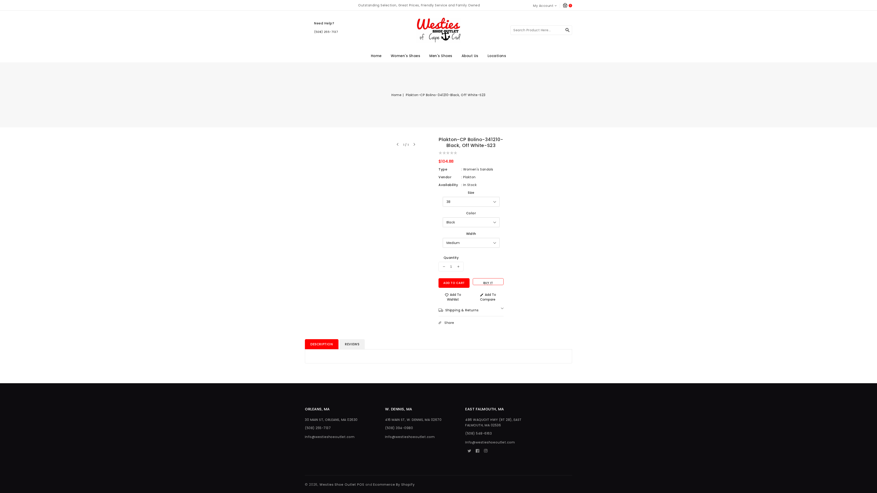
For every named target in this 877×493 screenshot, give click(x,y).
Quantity (451, 257)
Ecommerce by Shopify (394, 484)
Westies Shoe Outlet (338, 484)
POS (360, 484)
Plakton (469, 177)
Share (449, 322)
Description (321, 344)
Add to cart (454, 283)
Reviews (352, 344)
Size (471, 192)
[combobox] (541, 30)
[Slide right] (414, 145)
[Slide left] (397, 145)
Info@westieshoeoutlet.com (330, 437)
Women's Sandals (478, 169)
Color (471, 213)
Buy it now (488, 283)
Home (396, 95)
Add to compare (488, 297)
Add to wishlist (454, 297)
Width (471, 233)
